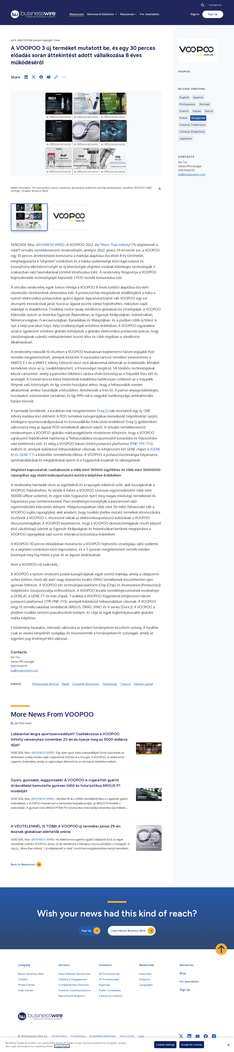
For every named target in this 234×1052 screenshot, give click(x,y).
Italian (197, 111)
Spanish (198, 97)
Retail (65, 684)
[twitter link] (181, 1036)
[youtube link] (197, 1036)
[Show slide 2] (70, 217)
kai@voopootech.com (24, 670)
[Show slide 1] (29, 217)
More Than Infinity (115, 244)
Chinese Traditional (192, 124)
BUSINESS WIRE (50, 244)
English (184, 97)
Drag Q (102, 410)
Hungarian (198, 118)
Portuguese (187, 104)
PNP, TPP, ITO (141, 443)
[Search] (202, 5)
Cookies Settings (165, 1044)
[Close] (228, 1045)
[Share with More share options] (63, 77)
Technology (109, 684)
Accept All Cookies (191, 1044)
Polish (183, 118)
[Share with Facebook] (41, 77)
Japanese (186, 138)
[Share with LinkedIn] (26, 77)
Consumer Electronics (85, 684)
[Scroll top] (221, 949)
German (204, 104)
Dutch (209, 111)
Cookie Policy (61, 1046)
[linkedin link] (189, 1036)
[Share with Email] (48, 77)
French (184, 111)
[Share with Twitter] (33, 77)
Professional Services (45, 684)
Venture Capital (143, 684)
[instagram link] (214, 1036)
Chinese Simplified (192, 131)
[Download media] (160, 188)
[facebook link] (206, 1036)
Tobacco (125, 684)
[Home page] (33, 14)
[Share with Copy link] (56, 77)
